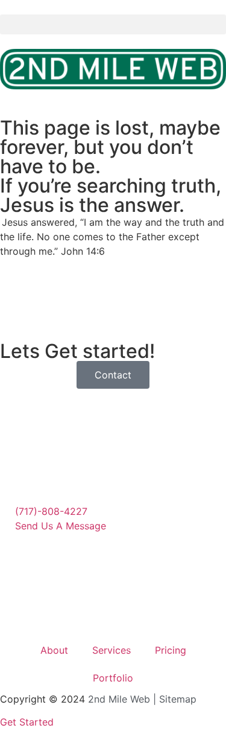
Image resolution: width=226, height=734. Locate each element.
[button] (113, 24)
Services (111, 650)
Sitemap (177, 699)
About (54, 650)
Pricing (170, 650)
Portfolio (113, 678)
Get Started (27, 722)
